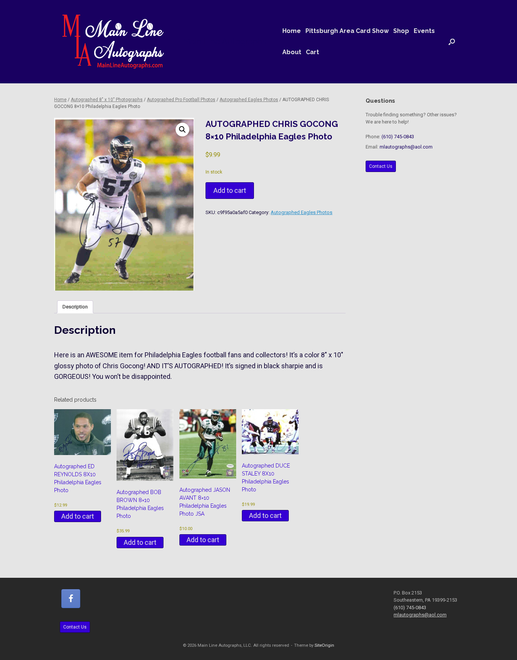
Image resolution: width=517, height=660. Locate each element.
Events (424, 30)
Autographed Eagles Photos (249, 99)
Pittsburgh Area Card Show (347, 30)
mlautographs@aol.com (406, 147)
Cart (312, 52)
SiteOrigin (324, 645)
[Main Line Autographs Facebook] (70, 598)
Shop (401, 30)
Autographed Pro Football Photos (181, 99)
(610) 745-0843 (398, 136)
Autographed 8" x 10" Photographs (107, 99)
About (291, 52)
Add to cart (229, 190)
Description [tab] (75, 307)
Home (291, 30)
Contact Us (380, 166)
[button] (452, 41)
